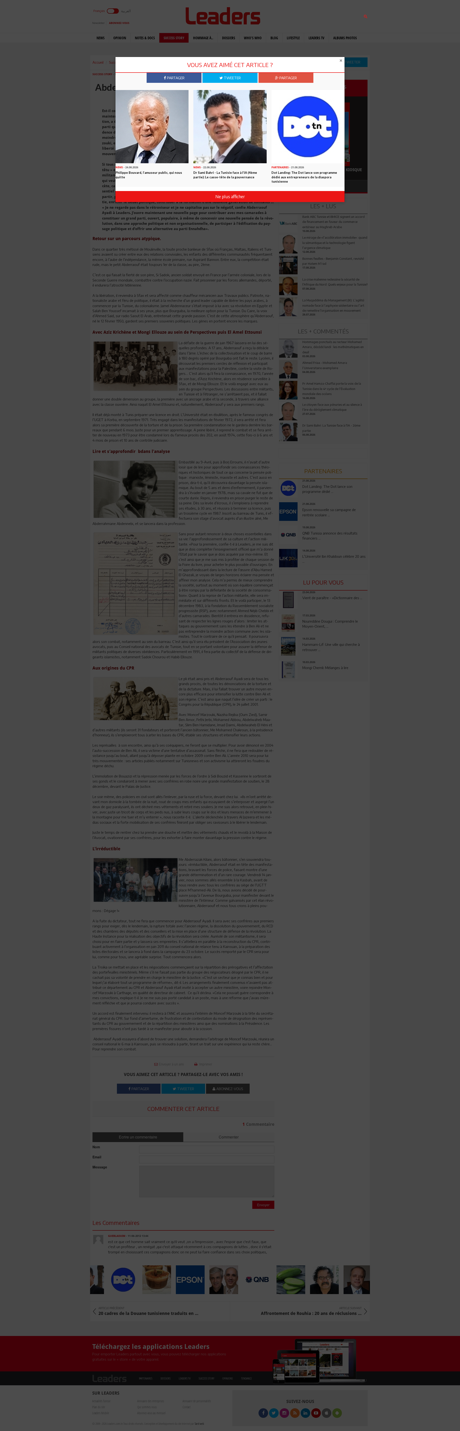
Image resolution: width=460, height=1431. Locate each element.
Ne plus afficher (230, 196)
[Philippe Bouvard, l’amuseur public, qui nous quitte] (152, 126)
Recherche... (290, 15)
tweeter (232, 78)
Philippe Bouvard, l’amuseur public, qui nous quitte (148, 175)
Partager (175, 78)
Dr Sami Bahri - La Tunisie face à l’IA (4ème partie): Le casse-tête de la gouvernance (225, 175)
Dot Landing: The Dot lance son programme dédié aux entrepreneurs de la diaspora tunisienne (304, 177)
